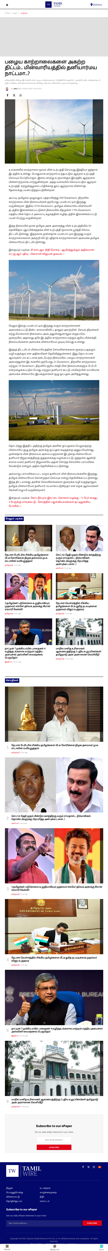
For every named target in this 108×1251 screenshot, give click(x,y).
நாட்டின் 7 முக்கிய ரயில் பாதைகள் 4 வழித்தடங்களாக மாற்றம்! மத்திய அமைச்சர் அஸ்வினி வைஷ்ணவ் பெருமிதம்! (25, 653)
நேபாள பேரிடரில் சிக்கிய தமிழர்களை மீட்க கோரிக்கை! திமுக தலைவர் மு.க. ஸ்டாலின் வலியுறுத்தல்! (27, 558)
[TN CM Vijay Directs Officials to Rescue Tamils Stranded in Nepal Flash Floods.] (79, 586)
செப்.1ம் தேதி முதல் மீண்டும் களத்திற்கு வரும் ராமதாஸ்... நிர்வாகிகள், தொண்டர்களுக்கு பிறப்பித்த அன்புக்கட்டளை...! (78, 560)
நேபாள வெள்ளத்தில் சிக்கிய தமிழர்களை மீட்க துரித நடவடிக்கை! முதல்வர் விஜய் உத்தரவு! (76, 606)
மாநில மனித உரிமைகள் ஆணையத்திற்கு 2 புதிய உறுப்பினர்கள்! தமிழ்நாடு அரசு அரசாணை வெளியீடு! (78, 651)
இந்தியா (8, 662)
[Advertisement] (54, 36)
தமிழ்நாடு (9, 565)
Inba (15, 89)
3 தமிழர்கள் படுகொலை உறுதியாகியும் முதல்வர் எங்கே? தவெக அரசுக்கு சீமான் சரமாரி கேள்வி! (27, 606)
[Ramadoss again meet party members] (79, 538)
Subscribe (54, 1147)
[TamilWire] (54, 4)
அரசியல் (59, 568)
